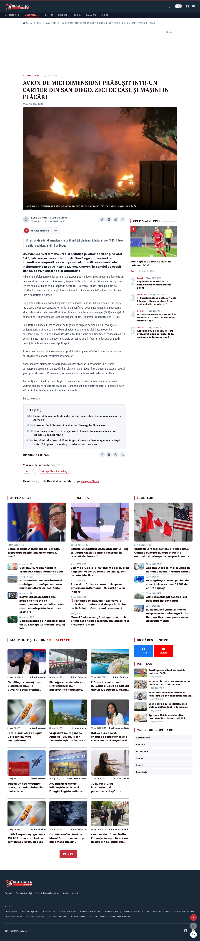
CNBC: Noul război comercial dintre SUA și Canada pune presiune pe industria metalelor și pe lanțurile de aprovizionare (161, 552)
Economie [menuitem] (63, 15)
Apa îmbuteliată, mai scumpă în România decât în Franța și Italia (168, 569)
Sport (133, 271)
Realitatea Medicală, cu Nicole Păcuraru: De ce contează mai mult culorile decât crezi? (156, 301)
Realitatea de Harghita (58, 916)
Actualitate (51, 23)
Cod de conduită (70, 893)
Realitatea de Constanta (91, 911)
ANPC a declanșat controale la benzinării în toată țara (166, 599)
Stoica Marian (79, 728)
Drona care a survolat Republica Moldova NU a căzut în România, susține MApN (156, 317)
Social (140, 311)
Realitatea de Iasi (78, 916)
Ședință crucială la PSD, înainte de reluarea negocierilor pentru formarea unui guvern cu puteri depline (100, 571)
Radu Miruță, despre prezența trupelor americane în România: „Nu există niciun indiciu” (98, 588)
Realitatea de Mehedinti (184, 911)
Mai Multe (68, 853)
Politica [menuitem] (48, 15)
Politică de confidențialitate (47, 893)
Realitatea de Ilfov (98, 916)
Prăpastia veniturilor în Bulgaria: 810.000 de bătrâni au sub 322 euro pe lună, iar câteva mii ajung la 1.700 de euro (110, 689)
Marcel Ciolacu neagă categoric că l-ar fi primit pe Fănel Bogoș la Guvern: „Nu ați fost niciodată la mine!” (100, 620)
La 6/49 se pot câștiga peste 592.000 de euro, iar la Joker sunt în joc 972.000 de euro (26, 838)
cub (27, 471)
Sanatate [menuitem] (91, 15)
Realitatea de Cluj (113, 911)
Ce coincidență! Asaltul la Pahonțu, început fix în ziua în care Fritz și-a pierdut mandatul (109, 840)
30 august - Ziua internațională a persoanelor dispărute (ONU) (106, 789)
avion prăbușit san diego (54, 471)
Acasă (29, 23)
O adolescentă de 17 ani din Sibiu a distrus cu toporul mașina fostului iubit (42, 624)
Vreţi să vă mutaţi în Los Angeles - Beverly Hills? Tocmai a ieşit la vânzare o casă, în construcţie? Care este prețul (67, 740)
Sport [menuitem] (104, 15)
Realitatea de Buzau (161, 911)
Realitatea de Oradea (35, 916)
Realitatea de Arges (13, 916)
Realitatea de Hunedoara (121, 916)
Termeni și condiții (24, 893)
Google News (90, 481)
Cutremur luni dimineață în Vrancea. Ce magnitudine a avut (70, 425)
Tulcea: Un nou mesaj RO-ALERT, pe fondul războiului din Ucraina (25, 787)
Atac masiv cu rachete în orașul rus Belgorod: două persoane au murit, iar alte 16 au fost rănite (76, 432)
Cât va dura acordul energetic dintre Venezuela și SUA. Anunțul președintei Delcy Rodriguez (109, 738)
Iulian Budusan (38, 677)
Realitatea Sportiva (30, 911)
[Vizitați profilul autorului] (26, 219)
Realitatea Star (48, 911)
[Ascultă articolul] (193, 917)
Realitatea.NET (11, 911)
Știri (39, 23)
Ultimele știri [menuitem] (12, 15)
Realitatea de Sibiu (54, 217)
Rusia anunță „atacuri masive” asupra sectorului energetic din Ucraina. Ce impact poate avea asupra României (167, 615)
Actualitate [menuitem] (32, 15)
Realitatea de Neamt (68, 911)
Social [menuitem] (77, 15)
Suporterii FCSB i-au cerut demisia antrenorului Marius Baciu (154, 284)
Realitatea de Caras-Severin (136, 911)
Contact (8, 893)
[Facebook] (187, 6)
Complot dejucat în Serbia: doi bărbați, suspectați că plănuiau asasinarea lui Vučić (77, 417)
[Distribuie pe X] (122, 219)
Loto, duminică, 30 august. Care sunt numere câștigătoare (25, 736)
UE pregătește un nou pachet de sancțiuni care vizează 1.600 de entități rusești (167, 584)
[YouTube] (193, 6)
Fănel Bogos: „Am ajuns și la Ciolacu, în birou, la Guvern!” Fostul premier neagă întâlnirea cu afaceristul (26, 689)
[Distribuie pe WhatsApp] (116, 219)
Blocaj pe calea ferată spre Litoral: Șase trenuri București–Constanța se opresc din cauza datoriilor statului (67, 689)
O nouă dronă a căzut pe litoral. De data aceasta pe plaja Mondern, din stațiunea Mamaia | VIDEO (67, 840)
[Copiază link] (102, 219)
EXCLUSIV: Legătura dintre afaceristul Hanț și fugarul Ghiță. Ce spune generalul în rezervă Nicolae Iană (99, 552)
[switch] (178, 6)
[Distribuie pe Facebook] (109, 219)
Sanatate (142, 294)
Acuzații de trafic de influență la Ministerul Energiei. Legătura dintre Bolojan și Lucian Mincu (65, 789)
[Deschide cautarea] (168, 6)
